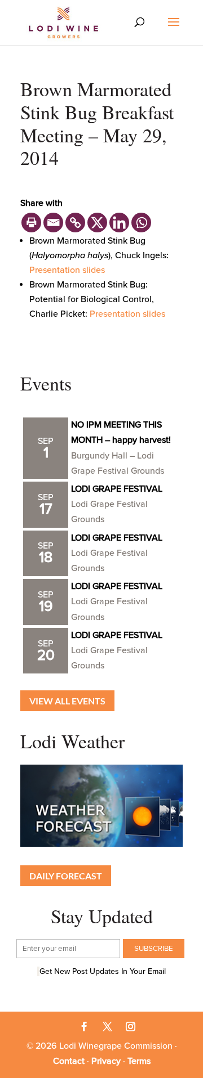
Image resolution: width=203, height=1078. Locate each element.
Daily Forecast (65, 875)
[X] (97, 222)
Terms (139, 1061)
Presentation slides (67, 270)
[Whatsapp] (141, 222)
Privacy (106, 1061)
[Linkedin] (119, 222)
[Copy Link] (75, 222)
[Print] (31, 222)
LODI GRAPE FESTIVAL (116, 489)
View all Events (67, 700)
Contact (69, 1061)
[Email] (53, 222)
